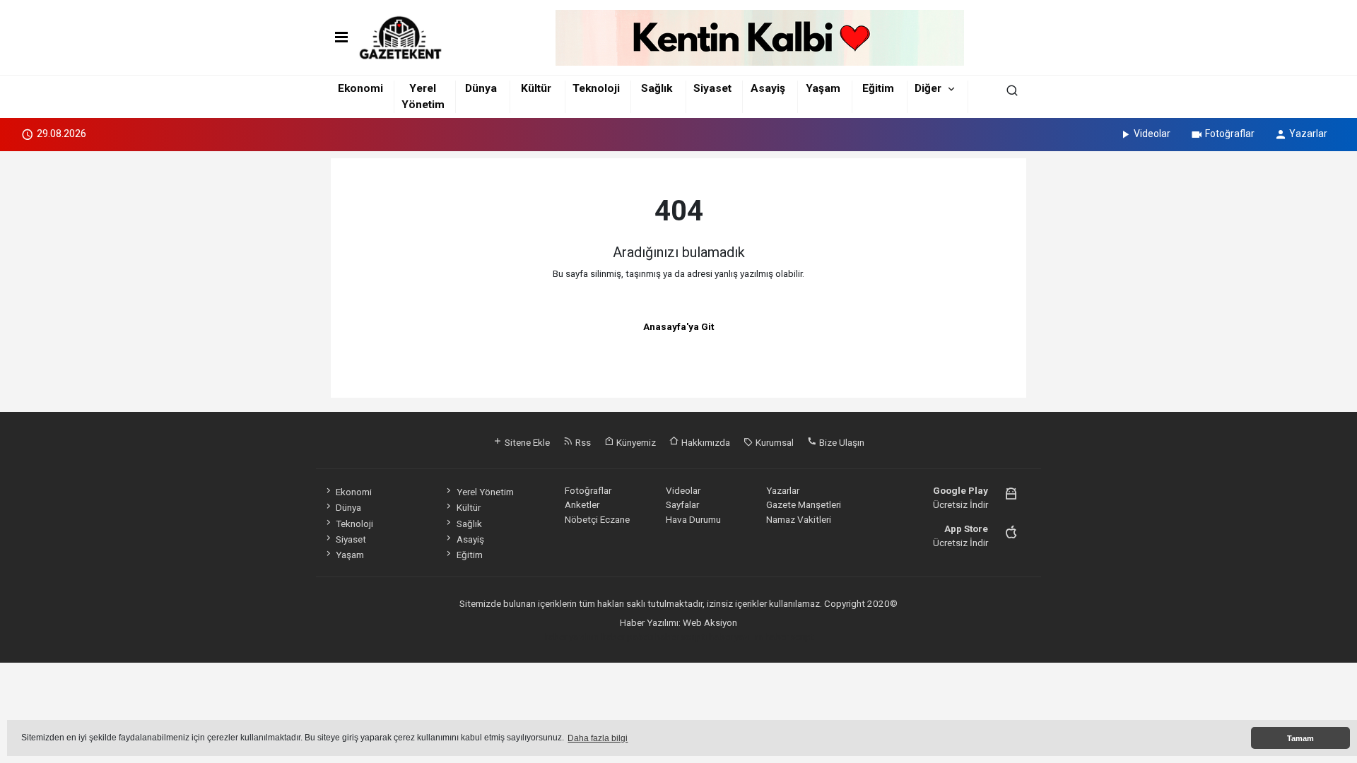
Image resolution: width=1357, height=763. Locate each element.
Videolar (1152, 133)
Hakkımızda (704, 442)
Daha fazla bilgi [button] (598, 738)
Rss (582, 442)
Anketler (582, 504)
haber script (789, 636)
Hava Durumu (693, 519)
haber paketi (627, 636)
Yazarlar (1308, 133)
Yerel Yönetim (485, 491)
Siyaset (712, 88)
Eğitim (878, 88)
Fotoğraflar (1230, 133)
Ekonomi (360, 88)
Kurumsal (773, 442)
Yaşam (823, 88)
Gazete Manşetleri (803, 504)
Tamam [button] (1300, 738)
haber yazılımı (571, 636)
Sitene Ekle (526, 442)
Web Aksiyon (710, 622)
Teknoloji (596, 88)
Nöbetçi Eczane (597, 519)
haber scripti (681, 636)
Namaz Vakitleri (798, 519)
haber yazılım (736, 636)
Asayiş (768, 88)
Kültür (536, 88)
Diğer (928, 88)
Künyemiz (635, 442)
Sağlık (656, 88)
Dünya (481, 88)
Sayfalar (682, 504)
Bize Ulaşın (840, 442)
